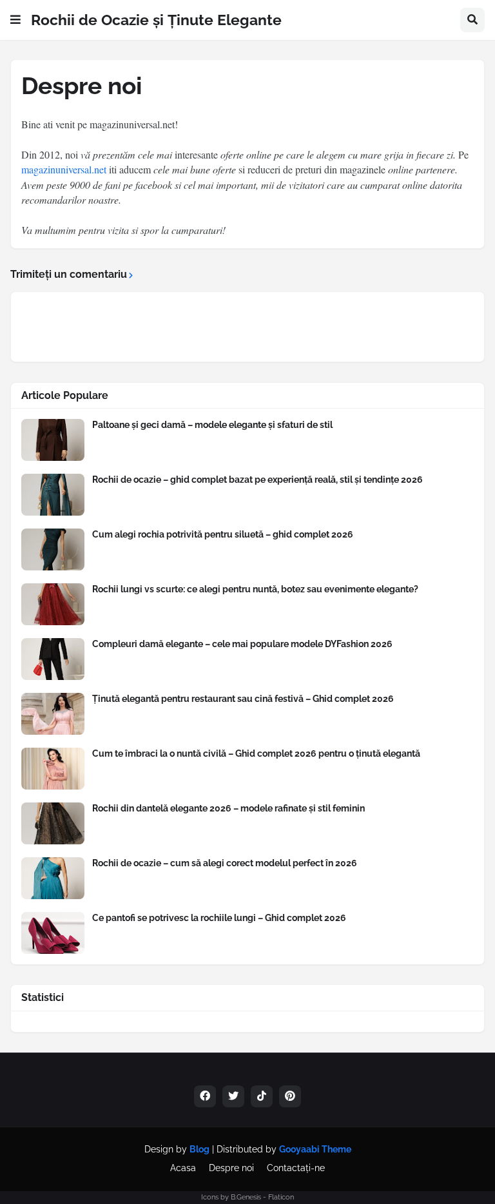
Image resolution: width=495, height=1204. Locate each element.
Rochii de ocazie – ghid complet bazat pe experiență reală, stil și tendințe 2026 (257, 479)
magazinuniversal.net (63, 169)
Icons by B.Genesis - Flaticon (247, 1197)
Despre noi (231, 1168)
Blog (199, 1149)
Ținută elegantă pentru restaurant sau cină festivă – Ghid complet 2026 (243, 699)
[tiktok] (262, 1096)
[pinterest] (290, 1096)
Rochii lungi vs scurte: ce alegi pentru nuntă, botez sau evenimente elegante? (255, 589)
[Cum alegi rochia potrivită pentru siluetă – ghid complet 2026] (52, 549)
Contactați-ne (296, 1168)
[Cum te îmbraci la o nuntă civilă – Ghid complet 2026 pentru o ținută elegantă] (52, 769)
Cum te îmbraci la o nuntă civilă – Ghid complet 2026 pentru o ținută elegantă (256, 753)
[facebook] (205, 1096)
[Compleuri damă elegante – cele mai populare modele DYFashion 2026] (52, 659)
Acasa (183, 1168)
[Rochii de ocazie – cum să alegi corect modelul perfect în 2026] (52, 878)
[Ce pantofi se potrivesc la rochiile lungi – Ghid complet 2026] (52, 933)
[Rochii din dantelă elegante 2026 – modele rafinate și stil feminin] (52, 823)
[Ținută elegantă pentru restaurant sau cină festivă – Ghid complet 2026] (52, 714)
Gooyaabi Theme (315, 1149)
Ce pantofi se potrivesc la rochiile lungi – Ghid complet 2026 (219, 918)
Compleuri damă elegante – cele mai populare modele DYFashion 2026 (242, 644)
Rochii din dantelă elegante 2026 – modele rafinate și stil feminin (228, 808)
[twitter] (233, 1096)
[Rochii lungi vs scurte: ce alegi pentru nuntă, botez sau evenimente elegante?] (52, 604)
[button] (15, 20)
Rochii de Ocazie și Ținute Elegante (156, 19)
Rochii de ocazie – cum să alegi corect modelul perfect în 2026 (224, 863)
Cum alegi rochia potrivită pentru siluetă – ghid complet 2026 (222, 534)
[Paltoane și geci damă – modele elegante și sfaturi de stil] (52, 440)
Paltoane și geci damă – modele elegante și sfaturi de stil (212, 425)
